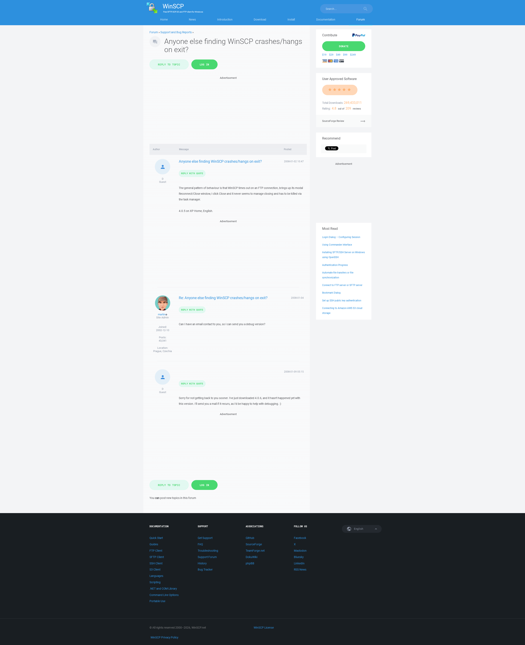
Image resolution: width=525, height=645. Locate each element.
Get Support (205, 538)
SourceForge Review (333, 120)
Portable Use (157, 601)
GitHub (250, 538)
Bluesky (299, 557)
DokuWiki (251, 557)
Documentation (325, 19)
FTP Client (156, 550)
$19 (324, 54)
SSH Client (156, 563)
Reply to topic (169, 64)
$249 (353, 54)
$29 (331, 54)
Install (291, 19)
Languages (156, 576)
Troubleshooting (208, 550)
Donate (344, 46)
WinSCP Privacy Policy (164, 637)
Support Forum (207, 557)
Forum (360, 19)
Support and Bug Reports (176, 32)
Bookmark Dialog (331, 292)
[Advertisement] (228, 109)
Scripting (155, 582)
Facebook (300, 538)
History (202, 563)
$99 (345, 54)
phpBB (250, 563)
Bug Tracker (205, 569)
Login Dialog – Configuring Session (341, 237)
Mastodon (300, 550)
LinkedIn (299, 563)
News (192, 19)
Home (164, 19)
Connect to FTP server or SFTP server (342, 285)
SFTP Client (157, 557)
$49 (338, 54)
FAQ (200, 544)
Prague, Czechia (162, 351)
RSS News (300, 569)
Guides (154, 544)
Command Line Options (164, 595)
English (358, 529)
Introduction (225, 19)
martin (161, 314)
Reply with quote (192, 173)
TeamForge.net (255, 550)
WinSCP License (264, 627)
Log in (204, 64)
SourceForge (254, 544)
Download (260, 19)
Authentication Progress (335, 264)
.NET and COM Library (163, 588)
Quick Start (156, 538)
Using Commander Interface (337, 244)
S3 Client (155, 569)
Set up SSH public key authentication (341, 300)
